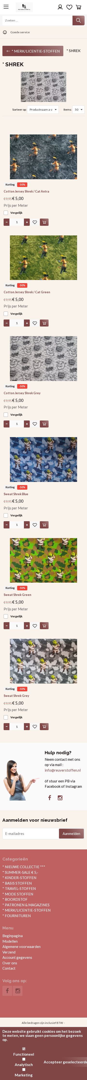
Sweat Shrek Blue (16, 494)
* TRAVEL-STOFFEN (19, 888)
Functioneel (23, 1054)
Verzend (8, 952)
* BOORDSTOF (15, 899)
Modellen (10, 941)
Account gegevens (17, 957)
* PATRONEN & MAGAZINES (26, 905)
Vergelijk (16, 212)
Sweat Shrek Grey (16, 696)
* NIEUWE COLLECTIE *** (23, 867)
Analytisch (24, 1064)
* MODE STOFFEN (17, 894)
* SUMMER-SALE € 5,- (20, 872)
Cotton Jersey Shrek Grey (22, 393)
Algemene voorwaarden (21, 946)
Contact (8, 968)
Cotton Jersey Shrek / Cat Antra (26, 191)
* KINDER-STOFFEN (19, 877)
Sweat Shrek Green (17, 595)
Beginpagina (12, 935)
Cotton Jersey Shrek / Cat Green (27, 292)
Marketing (24, 1075)
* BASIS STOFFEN (17, 883)
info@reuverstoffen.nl (63, 770)
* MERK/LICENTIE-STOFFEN (26, 910)
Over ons (9, 963)
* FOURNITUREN (16, 915)
